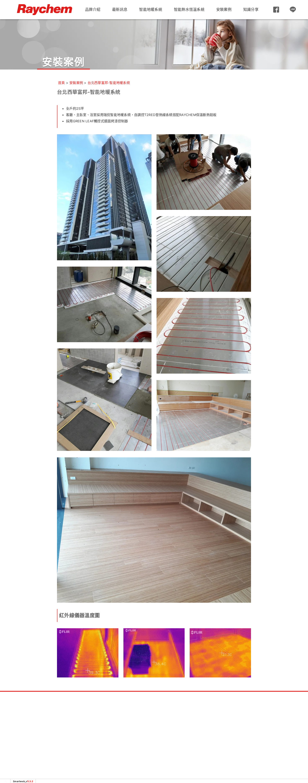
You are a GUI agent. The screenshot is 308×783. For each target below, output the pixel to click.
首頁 (61, 83)
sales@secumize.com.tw (57, 742)
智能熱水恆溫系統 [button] (189, 9)
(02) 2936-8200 (60, 729)
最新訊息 (119, 9)
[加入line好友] (293, 9)
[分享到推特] (256, 766)
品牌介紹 (92, 9)
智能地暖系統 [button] (150, 9)
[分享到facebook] (246, 766)
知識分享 (251, 9)
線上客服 (154, 750)
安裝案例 (224, 9)
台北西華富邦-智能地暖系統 (109, 83)
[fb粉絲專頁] (276, 9)
